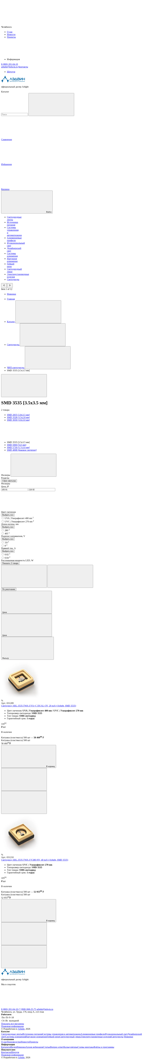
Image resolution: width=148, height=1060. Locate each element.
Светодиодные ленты (11, 1034)
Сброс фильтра (9, 481)
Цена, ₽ (5, 486)
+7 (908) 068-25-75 (27, 1009)
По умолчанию (8, 589)
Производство (14, 1042)
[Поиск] (51, 104)
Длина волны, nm (9, 524)
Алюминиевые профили (14, 239)
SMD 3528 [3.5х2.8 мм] (18, 417)
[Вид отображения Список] (70, 576)
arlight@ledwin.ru (45, 1009)
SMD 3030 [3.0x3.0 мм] (18, 420)
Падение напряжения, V (13, 536)
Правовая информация (12, 1026)
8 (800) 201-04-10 (9, 1009)
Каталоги (5, 1047)
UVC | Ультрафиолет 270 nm (19, 521)
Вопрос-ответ (57, 1047)
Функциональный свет (116, 1034)
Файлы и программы (104, 1047)
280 (7, 530)
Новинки (11, 294)
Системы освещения (12, 254)
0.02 (7, 554)
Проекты (11, 37)
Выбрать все (7, 515)
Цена (4, 612)
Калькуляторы (71, 1047)
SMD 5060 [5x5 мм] (16, 445)
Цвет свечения (8, 512)
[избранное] (24, 802)
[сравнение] (24, 779)
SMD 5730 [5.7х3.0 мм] (18, 447)
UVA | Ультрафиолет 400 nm (19, 518)
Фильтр (5, 658)
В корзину (50, 766)
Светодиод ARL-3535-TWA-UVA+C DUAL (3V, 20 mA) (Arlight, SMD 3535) (38, 705)
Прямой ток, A (8, 548)
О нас (10, 32)
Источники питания (12, 223)
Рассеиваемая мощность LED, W (17, 560)
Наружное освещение (12, 259)
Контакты (23, 67)
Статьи (46, 1047)
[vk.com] (23, 1006)
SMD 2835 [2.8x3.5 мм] (18, 415)
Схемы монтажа (86, 1047)
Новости (11, 34)
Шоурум (11, 71)
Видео (13, 1047)
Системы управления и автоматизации (61, 1034)
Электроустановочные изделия (96, 1036)
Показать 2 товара (10, 563)
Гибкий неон (10, 265)
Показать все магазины (12, 1023)
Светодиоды (13, 279)
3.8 (7, 542)
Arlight (21, 1029)
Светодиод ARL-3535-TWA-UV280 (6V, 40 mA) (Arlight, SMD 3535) (34, 860)
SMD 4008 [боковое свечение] (22, 450)
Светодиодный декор (70, 1036)
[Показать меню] (38, 311)
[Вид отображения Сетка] (24, 576)
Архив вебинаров (34, 1047)
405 (7, 533)
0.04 (7, 558)
